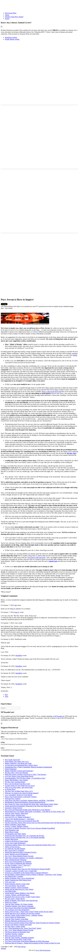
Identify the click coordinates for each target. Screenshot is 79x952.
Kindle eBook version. (12, 39)
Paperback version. (11, 37)
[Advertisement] (38, 5)
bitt (16, 605)
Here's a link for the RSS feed (51, 391)
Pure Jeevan (22, 946)
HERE (75, 355)
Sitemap (3, 948)
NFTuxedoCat (59, 716)
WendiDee (18, 655)
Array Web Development (43, 950)
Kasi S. (17, 612)
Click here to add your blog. (36, 557)
